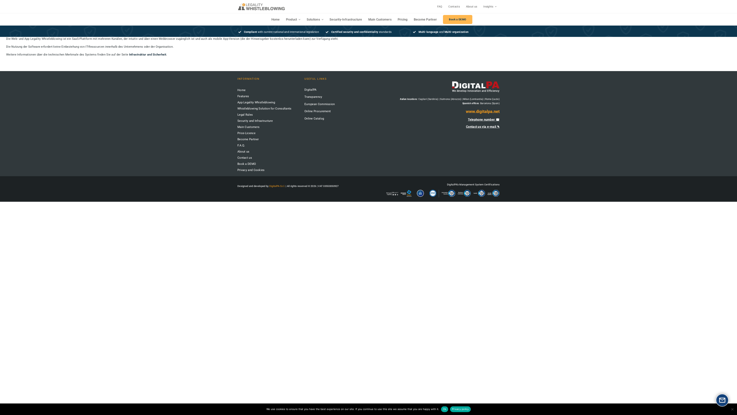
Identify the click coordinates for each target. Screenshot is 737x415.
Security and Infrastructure (255, 121)
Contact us (244, 157)
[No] (732, 409)
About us (243, 151)
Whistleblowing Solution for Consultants (264, 108)
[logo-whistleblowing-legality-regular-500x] (261, 4)
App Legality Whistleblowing (256, 102)
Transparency (313, 97)
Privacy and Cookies (251, 170)
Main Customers (248, 127)
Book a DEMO (246, 164)
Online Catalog (314, 118)
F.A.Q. (241, 145)
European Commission (319, 104)
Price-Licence (246, 133)
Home (241, 90)
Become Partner (248, 139)
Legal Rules (245, 114)
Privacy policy (460, 409)
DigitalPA (310, 89)
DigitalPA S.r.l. (277, 186)
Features (243, 96)
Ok (444, 409)
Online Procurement (317, 111)
